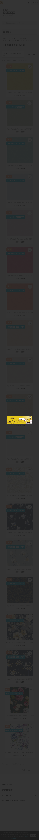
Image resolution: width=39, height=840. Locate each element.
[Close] (29, 418)
